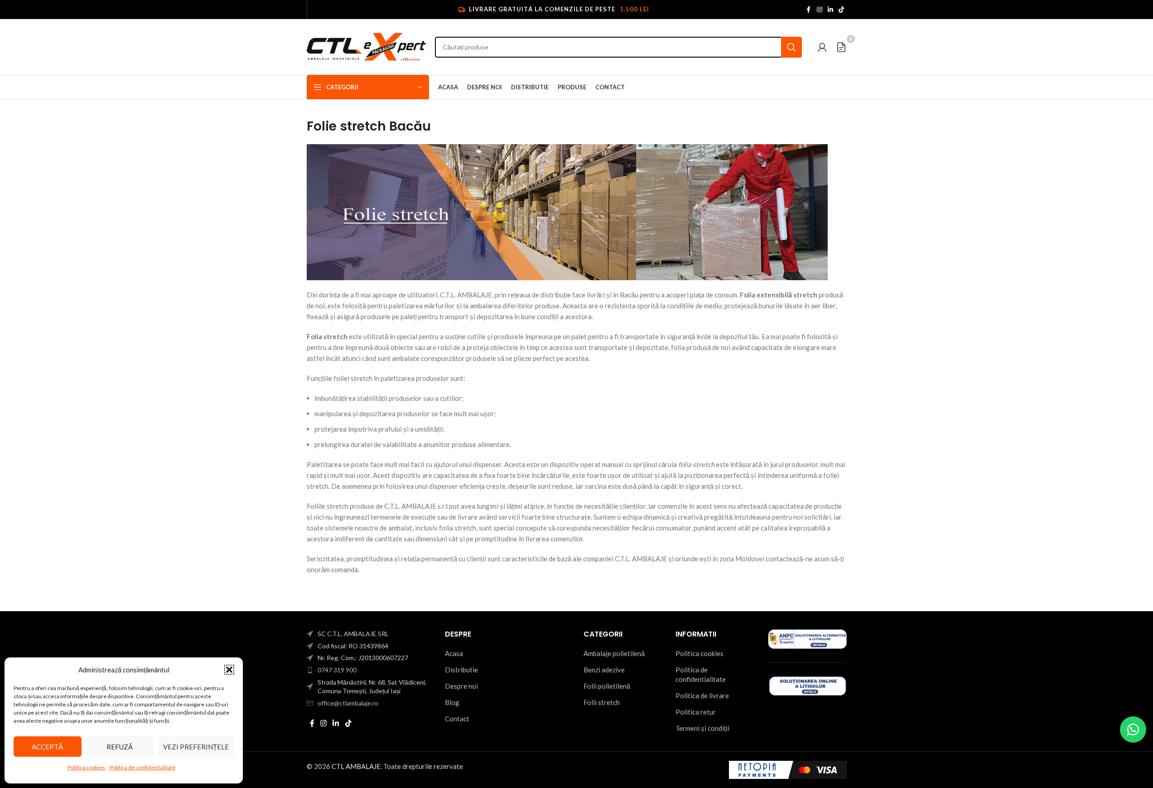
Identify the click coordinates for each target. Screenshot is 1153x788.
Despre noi (461, 686)
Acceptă (47, 747)
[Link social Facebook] (808, 10)
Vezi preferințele (196, 747)
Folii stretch (602, 702)
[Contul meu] (822, 47)
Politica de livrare (702, 695)
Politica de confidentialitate (142, 767)
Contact (457, 719)
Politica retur (695, 712)
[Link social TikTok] (841, 10)
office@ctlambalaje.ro (348, 703)
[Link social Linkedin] (830, 10)
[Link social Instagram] (819, 10)
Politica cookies (86, 767)
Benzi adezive (604, 670)
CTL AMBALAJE (356, 766)
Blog (452, 702)
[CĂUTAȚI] (791, 47)
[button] (229, 669)
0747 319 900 (337, 670)
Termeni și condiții (702, 728)
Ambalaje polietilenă (614, 653)
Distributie (461, 670)
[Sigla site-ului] (366, 46)
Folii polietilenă (607, 686)
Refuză (119, 747)
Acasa (454, 653)
